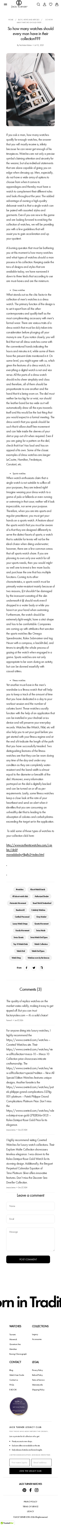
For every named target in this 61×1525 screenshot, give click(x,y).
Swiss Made (40, 930)
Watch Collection (41, 944)
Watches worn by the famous (38, 957)
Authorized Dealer (41, 896)
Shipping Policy (38, 1389)
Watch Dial (21, 951)
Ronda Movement (22, 930)
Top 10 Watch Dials (20, 944)
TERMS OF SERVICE (30, 1506)
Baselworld (20, 910)
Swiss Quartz (18, 937)
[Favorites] (51, 4)
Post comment (28, 1259)
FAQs (11, 1384)
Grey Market (41, 916)
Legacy (35, 1334)
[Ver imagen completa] (18, 1406)
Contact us (13, 1379)
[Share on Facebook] (26, 968)
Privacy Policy (37, 1370)
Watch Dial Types (38, 951)
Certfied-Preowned (22, 916)
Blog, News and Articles (28, 19)
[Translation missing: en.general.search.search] (38, 4)
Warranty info (37, 1384)
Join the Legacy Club (30, 1471)
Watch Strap (16, 957)
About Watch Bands (37, 889)
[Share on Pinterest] (41, 968)
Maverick (13, 1339)
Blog (11, 1370)
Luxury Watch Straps (20, 923)
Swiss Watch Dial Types (39, 937)
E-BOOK (13, 1389)
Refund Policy (37, 1375)
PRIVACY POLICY (30, 1501)
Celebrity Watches (38, 910)
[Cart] (57, 4)
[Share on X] (34, 968)
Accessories (37, 1339)
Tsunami (12, 1334)
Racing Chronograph (18, 1354)
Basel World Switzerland (42, 903)
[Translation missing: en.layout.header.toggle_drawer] (5, 4)
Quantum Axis (15, 1344)
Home (10, 19)
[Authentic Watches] (6, 864)
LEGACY (30, 1511)
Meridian (13, 1349)
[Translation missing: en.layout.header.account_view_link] (44, 4)
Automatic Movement (18, 903)
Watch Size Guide (16, 1375)
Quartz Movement (41, 923)
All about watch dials (20, 896)
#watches (19, 889)
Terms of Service (38, 1379)
